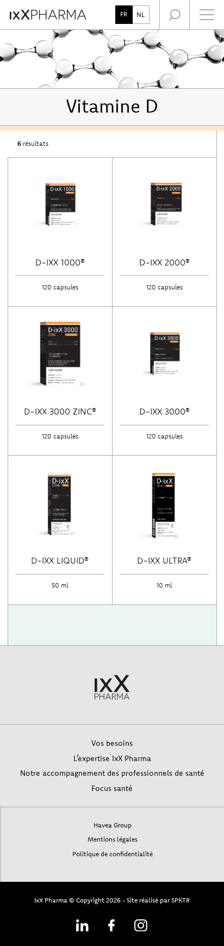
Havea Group (113, 825)
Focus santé (112, 788)
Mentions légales (113, 839)
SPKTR (180, 900)
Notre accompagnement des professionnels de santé (112, 772)
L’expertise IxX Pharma (112, 758)
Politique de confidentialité (112, 854)
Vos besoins (112, 742)
